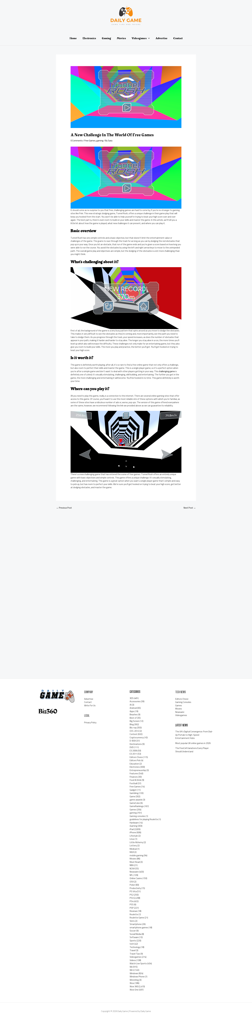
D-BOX (133, 741)
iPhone (133, 832)
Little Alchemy (136, 842)
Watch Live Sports (138, 963)
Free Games (90, 140)
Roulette (134, 914)
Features (134, 773)
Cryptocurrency (137, 737)
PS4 (131, 901)
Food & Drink (135, 780)
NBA (132, 865)
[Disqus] (126, 550)
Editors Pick (135, 760)
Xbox (132, 983)
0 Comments (77, 140)
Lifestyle (134, 836)
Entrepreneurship (138, 770)
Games (133, 809)
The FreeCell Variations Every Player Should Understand (192, 750)
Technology (135, 947)
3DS (131, 698)
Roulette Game (137, 917)
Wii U (132, 970)
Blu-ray (133, 727)
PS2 (131, 895)
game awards (136, 800)
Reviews (133, 911)
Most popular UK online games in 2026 (193, 743)
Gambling (134, 793)
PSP (132, 908)
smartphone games (139, 927)
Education (134, 764)
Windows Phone (137, 976)
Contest (133, 734)
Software (134, 937)
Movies (133, 859)
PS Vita (133, 891)
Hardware (134, 823)
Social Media (135, 934)
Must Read (135, 862)
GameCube (135, 803)
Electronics (135, 767)
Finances (134, 777)
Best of (133, 718)
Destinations (136, 744)
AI (130, 705)
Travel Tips (135, 954)
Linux (132, 839)
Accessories (135, 701)
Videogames (135, 957)
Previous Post (64, 508)
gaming (99, 140)
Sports (133, 940)
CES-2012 (134, 731)
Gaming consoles (137, 816)
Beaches (134, 714)
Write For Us (90, 705)
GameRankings (137, 806)
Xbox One (134, 990)
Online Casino (136, 878)
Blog (132, 724)
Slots (132, 921)
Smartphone (136, 924)
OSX (132, 882)
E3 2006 (133, 750)
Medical (133, 849)
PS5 (131, 904)
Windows (134, 973)
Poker (132, 885)
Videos (133, 960)
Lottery (133, 845)
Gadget (133, 790)
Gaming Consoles (183, 702)
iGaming (133, 826)
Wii (131, 967)
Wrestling (134, 980)
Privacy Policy (90, 722)
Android (133, 708)
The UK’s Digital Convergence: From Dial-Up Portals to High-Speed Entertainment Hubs (194, 734)
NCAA (132, 868)
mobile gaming (136, 855)
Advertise (88, 699)
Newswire (134, 872)
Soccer (133, 931)
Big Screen (134, 721)
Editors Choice (136, 757)
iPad (132, 829)
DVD (132, 747)
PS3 (131, 898)
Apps (132, 711)
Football (133, 783)
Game (132, 796)
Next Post (190, 508)
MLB (132, 852)
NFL (131, 875)
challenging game (167, 371)
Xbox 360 (134, 986)
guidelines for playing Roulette (144, 819)
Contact (88, 702)
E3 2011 (133, 754)
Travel (132, 950)
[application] (148, 38)
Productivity (135, 888)
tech (132, 944)
